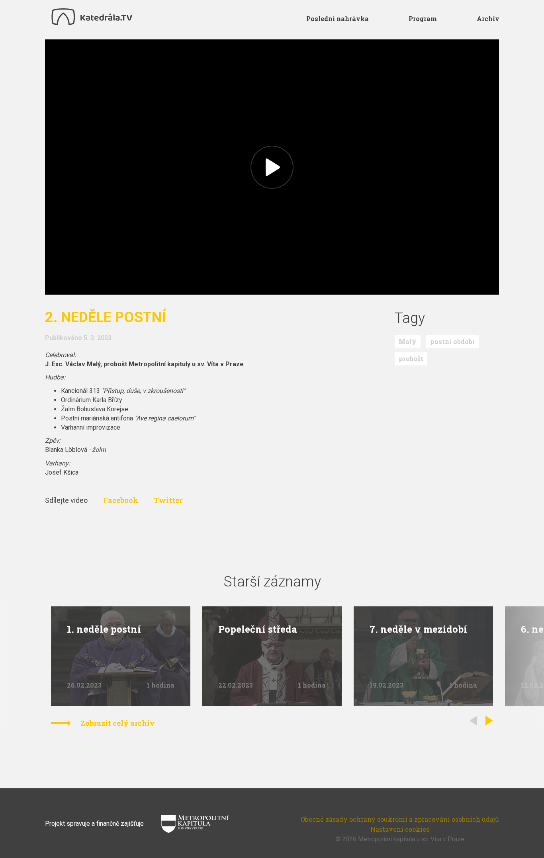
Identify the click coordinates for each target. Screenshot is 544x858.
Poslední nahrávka (337, 18)
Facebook (121, 500)
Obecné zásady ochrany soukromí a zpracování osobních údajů (400, 819)
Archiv (488, 18)
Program (423, 18)
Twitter (168, 500)
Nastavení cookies (399, 829)
